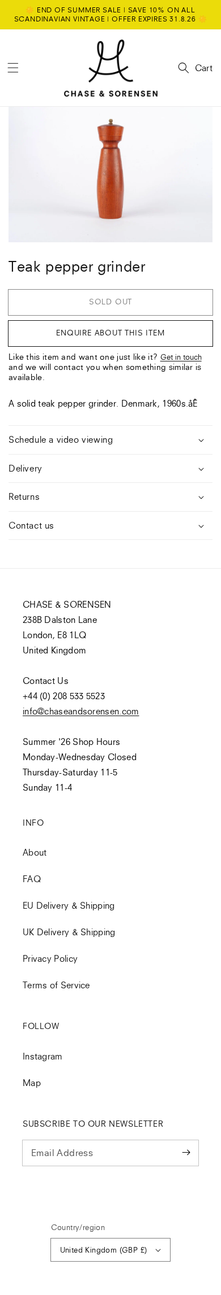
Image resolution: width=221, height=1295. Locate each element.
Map (32, 1083)
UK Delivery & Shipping (69, 932)
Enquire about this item (110, 332)
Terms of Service (56, 985)
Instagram (43, 1056)
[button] (13, 67)
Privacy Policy (50, 958)
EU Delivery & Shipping (69, 905)
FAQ (32, 879)
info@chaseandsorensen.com (81, 711)
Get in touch (181, 356)
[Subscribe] (185, 1152)
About (35, 852)
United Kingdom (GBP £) (103, 1249)
